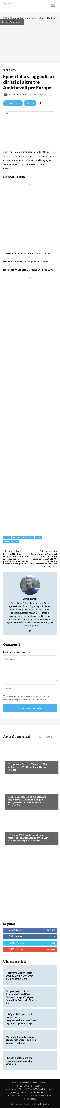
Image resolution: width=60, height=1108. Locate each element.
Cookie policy (30, 1099)
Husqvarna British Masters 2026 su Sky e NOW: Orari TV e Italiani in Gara (28, 767)
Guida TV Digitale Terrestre (29, 1086)
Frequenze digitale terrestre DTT (33, 1082)
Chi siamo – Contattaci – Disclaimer (21, 1095)
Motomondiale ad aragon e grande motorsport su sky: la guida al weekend (21, 1039)
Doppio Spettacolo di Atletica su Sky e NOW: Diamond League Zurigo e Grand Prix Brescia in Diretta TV (27, 801)
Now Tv (12, 829)
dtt (7, 538)
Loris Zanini (22, 94)
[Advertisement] (30, 216)
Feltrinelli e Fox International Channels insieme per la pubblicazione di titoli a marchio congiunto (16, 559)
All (40, 737)
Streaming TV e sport (19, 1092)
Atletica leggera (17, 791)
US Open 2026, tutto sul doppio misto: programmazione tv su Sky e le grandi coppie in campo (28, 837)
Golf (10, 758)
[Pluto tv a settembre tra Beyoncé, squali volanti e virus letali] (46, 1060)
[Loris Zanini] (6, 94)
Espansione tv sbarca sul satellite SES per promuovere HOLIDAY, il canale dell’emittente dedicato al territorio (44, 560)
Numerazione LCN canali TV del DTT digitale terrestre (29, 1089)
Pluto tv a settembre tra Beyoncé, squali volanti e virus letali (19, 1060)
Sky (38, 538)
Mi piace (51, 930)
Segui (52, 936)
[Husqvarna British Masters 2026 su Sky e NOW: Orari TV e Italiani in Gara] (30, 757)
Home (5, 22)
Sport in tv (15, 22)
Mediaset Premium (39, 1092)
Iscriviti (51, 949)
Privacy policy (45, 1095)
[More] (40, 103)
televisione (11, 541)
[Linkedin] (30, 630)
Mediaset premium (22, 538)
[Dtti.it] (21, 6)
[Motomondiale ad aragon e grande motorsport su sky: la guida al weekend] (46, 1039)
